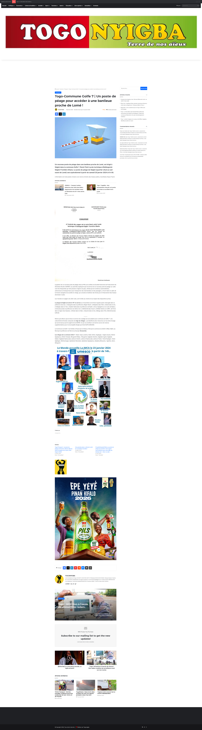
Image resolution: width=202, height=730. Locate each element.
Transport (66, 89)
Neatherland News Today (125, 148)
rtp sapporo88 (123, 142)
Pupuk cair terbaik (123, 131)
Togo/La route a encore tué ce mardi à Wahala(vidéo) (106, 692)
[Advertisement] (101, 72)
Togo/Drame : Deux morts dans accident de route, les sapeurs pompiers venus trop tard (85, 693)
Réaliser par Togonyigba (83, 727)
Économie (19, 5)
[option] (85, 604)
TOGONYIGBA (61, 109)
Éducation (68, 5)
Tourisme (54, 5)
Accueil (4, 5)
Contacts (95, 5)
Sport (46, 5)
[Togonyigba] (101, 34)
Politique (11, 5)
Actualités (87, 5)
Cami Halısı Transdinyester (125, 154)
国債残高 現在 (122, 136)
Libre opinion (78, 5)
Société (40, 5)
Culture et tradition (30, 5)
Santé (61, 5)
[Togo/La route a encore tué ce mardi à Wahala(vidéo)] (106, 685)
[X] (70, 584)
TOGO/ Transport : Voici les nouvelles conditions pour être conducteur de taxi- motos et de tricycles (64, 694)
